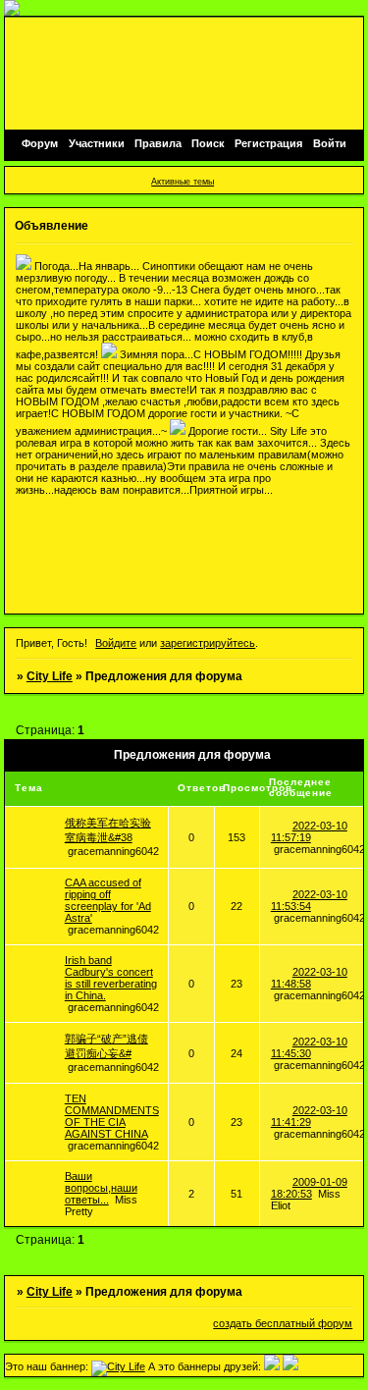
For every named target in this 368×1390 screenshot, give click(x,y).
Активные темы (182, 182)
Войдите (115, 643)
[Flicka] (272, 1366)
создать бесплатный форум (282, 1323)
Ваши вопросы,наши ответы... (101, 1187)
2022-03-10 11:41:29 (309, 1116)
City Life (49, 676)
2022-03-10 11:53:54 (309, 900)
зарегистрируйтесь (207, 643)
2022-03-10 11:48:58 (309, 977)
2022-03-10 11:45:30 (309, 1047)
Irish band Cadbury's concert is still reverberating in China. (111, 977)
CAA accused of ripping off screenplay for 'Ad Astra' (108, 900)
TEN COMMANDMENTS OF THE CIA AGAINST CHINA (112, 1116)
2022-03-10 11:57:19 (309, 831)
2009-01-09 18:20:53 (309, 1188)
